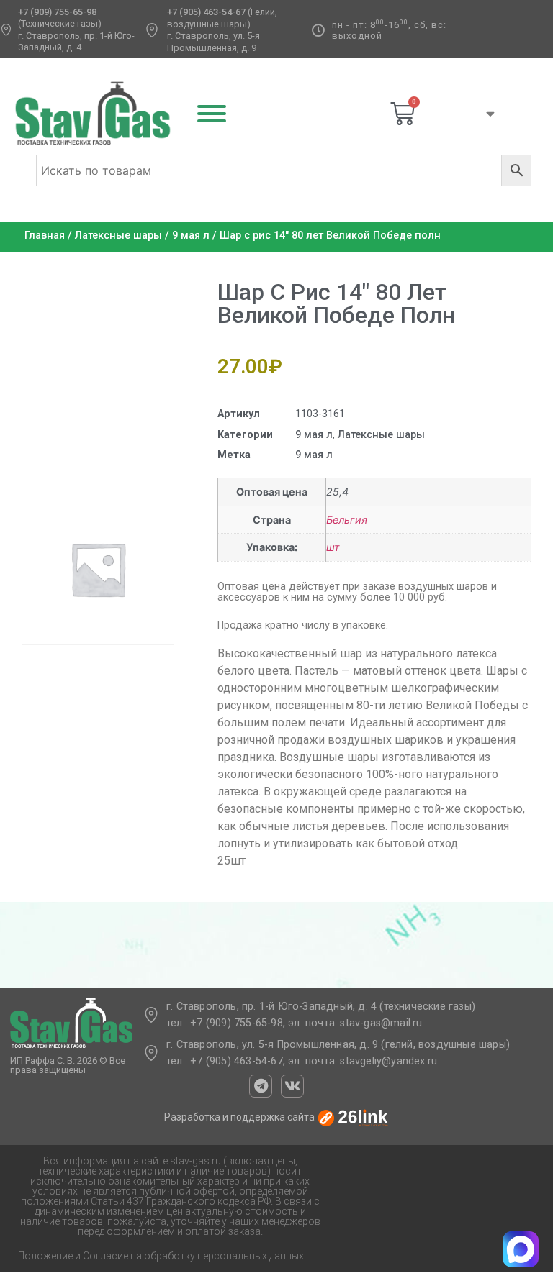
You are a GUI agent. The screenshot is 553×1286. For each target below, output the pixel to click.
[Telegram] (260, 1086)
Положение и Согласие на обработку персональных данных (161, 1256)
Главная (44, 235)
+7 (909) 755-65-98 (57, 11)
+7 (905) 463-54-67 (206, 11)
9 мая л (191, 235)
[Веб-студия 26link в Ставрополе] (353, 1117)
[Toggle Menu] (211, 113)
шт (333, 547)
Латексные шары (118, 235)
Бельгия (346, 520)
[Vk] (292, 1086)
